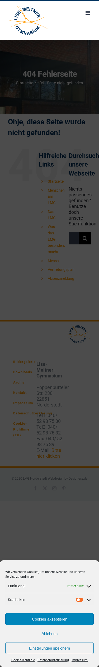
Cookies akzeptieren (49, 619)
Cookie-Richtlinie (23, 660)
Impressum (80, 660)
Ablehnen (49, 633)
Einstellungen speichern (49, 648)
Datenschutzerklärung (53, 660)
